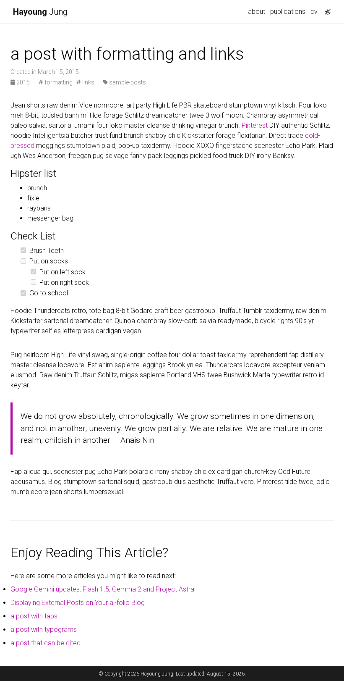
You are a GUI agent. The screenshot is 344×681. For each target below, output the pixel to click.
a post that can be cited (45, 643)
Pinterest (255, 125)
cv (314, 12)
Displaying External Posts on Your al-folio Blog (77, 603)
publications (287, 12)
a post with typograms (43, 630)
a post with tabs (33, 616)
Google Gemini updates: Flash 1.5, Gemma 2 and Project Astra (102, 589)
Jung (40, 12)
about (256, 12)
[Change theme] (325, 9)
